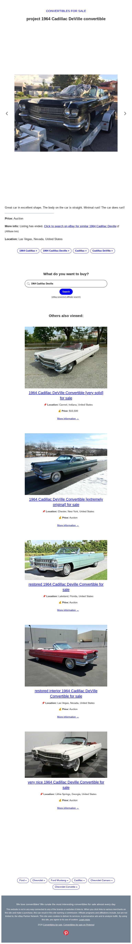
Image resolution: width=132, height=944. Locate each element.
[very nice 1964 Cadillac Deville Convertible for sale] (66, 777)
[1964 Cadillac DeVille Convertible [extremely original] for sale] (66, 494)
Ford (22, 880)
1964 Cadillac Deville (55, 250)
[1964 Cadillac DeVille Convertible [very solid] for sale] (66, 387)
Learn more (84, 919)
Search (66, 291)
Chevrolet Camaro (101, 880)
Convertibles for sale (66, 11)
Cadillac (80, 250)
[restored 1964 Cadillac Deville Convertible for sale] (66, 579)
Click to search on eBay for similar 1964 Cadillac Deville (80, 226)
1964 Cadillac (27, 250)
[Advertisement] (66, 48)
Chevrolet (37, 880)
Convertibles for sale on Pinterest (78, 925)
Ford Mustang (58, 880)
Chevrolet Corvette (65, 886)
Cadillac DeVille (101, 250)
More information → (68, 418)
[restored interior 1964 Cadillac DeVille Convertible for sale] (66, 685)
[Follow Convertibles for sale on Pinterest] (66, 934)
